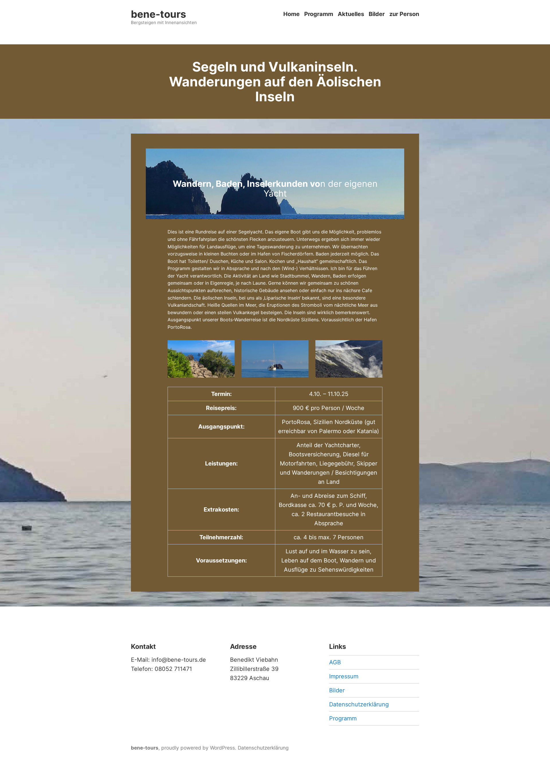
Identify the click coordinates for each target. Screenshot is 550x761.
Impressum (343, 676)
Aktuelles (351, 14)
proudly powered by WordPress (198, 748)
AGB (335, 662)
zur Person (404, 14)
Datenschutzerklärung (359, 704)
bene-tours (158, 14)
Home (291, 14)
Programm (318, 14)
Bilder (377, 14)
